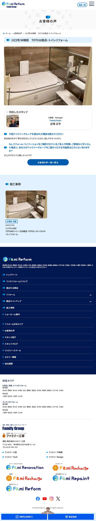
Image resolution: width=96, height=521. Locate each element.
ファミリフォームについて (17, 281)
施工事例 (10, 308)
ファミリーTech (11, 457)
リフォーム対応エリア (14, 324)
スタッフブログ (11, 344)
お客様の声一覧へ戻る (48, 162)
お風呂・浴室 (11, 221)
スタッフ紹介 (10, 337)
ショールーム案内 (12, 314)
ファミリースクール (13, 350)
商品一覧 (82, 5)
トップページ (11, 275)
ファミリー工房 (11, 452)
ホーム (8, 33)
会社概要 (9, 364)
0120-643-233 (12, 447)
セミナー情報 (10, 357)
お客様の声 (18, 33)
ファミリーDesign (56, 457)
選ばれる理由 (12, 288)
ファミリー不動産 (56, 452)
